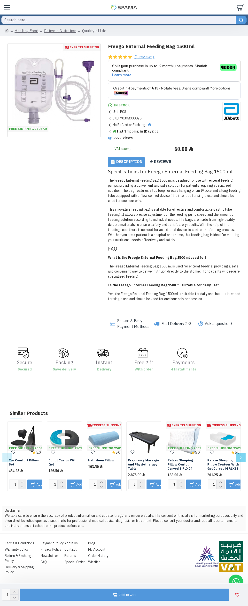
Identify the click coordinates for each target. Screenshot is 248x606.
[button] (7, 457)
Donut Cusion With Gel (63, 462)
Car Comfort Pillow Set (24, 462)
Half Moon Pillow (101, 460)
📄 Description (126, 162)
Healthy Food (26, 31)
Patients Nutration (60, 31)
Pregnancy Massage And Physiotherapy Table (143, 464)
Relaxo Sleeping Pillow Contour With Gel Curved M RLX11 (223, 464)
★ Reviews (160, 162)
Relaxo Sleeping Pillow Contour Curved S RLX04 (180, 464)
